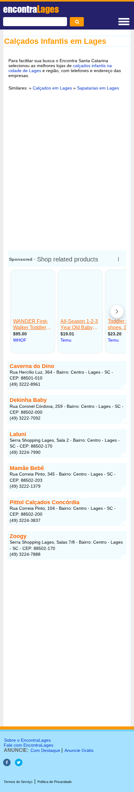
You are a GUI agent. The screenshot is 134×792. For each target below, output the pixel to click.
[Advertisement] (67, 172)
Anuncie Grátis (79, 750)
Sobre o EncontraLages (27, 740)
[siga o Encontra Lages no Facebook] (7, 764)
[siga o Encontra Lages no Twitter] (18, 764)
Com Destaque (45, 750)
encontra (31, 9)
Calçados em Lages (52, 87)
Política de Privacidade (54, 782)
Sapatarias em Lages (98, 87)
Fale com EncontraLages (28, 745)
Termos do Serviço (18, 782)
